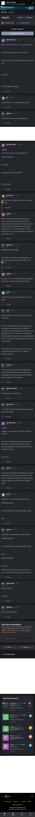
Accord (8, 494)
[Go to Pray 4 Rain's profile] (3, 196)
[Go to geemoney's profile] (3, 245)
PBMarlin (9, 113)
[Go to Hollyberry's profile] (3, 607)
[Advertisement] (17, 134)
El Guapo (8, 365)
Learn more (3, 3)
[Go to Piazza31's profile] (6, 705)
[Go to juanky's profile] (6, 717)
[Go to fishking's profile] (3, 274)
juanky (12, 715)
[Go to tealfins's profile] (3, 214)
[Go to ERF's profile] (3, 98)
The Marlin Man (9, 23)
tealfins (8, 214)
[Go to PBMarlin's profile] (3, 114)
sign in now (10, 629)
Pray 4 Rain (9, 195)
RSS (30, 801)
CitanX (8, 292)
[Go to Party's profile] (6, 738)
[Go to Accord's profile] (3, 494)
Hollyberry (9, 607)
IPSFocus (20, 805)
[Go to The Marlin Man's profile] (3, 23)
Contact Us (16, 801)
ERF (7, 97)
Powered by (17, 809)
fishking (8, 274)
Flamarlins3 (9, 404)
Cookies (23, 801)
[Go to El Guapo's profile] (3, 365)
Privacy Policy (7, 801)
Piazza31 (13, 703)
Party (12, 736)
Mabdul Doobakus (11, 388)
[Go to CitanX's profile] (3, 293)
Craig (7, 310)
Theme (14, 805)
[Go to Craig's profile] (3, 311)
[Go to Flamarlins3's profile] (3, 405)
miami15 (8, 468)
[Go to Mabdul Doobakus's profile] (3, 389)
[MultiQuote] (2, 91)
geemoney (9, 245)
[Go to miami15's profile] (3, 468)
